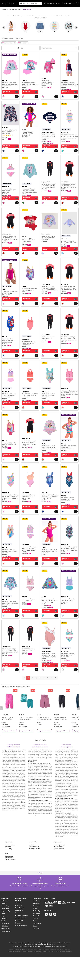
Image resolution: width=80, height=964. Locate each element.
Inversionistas (5, 923)
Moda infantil (5, 9)
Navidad (35, 908)
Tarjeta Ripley (5, 906)
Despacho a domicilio (9, 42)
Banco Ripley (5, 908)
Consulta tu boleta (20, 918)
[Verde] (23, 203)
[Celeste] (62, 253)
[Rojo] (62, 203)
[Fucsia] (23, 151)
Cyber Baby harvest (10, 859)
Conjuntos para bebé (59, 845)
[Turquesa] (62, 151)
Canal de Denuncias (21, 925)
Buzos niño (8, 846)
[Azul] (62, 96)
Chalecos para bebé (59, 848)
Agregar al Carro (9, 731)
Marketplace (36, 903)
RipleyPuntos (36, 901)
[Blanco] (62, 670)
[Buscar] (21, 3)
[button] (77, 3)
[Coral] (23, 407)
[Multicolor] (43, 459)
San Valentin (36, 913)
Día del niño (36, 916)
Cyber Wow (36, 928)
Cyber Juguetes (9, 856)
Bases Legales (19, 908)
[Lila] (43, 253)
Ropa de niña (16, 9)
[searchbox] (32, 3)
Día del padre (36, 906)
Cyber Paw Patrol (9, 857)
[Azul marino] (3, 151)
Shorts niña (32, 845)
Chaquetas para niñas (34, 848)
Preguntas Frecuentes (21, 915)
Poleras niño (8, 848)
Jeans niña (32, 849)
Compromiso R (5, 928)
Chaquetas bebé (58, 849)
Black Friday (36, 911)
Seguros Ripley (5, 911)
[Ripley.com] (11, 3)
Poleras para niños (34, 846)
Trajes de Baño (27, 9)
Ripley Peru (4, 926)
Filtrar (21, 48)
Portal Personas (6, 931)
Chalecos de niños (9, 845)
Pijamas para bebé (58, 846)
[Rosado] (3, 96)
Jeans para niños (9, 849)
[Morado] (23, 303)
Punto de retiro (23, 42)
